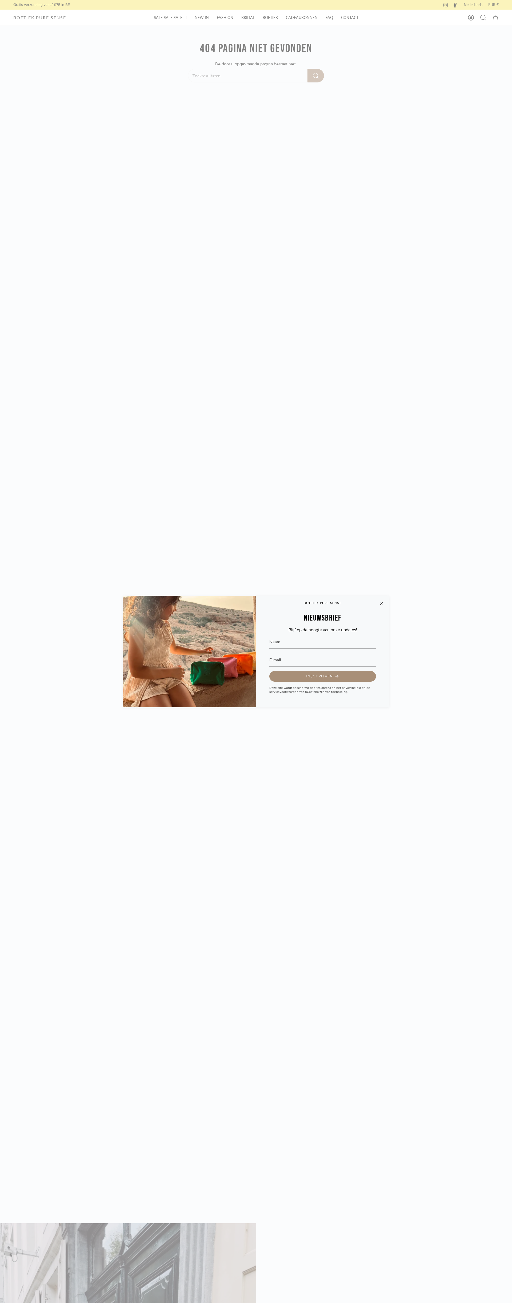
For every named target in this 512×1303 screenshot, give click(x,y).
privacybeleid (351, 688)
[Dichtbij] (381, 603)
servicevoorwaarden (283, 692)
